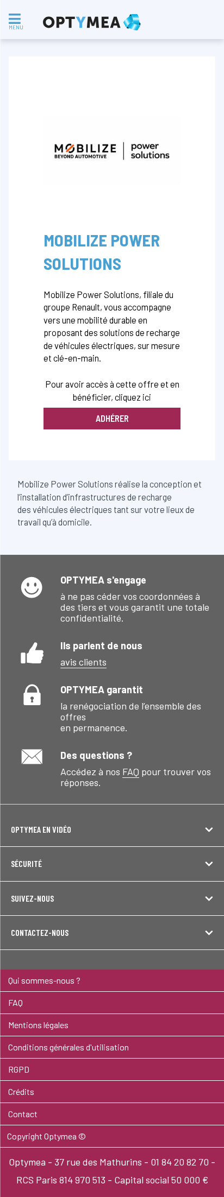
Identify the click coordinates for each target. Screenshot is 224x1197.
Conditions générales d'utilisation (68, 1047)
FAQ (130, 771)
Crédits (21, 1091)
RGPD (18, 1069)
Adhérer (112, 418)
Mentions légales (38, 1024)
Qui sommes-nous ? (44, 980)
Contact (23, 1114)
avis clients (83, 662)
